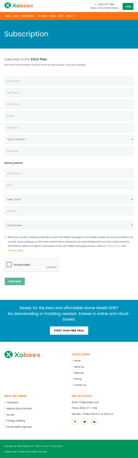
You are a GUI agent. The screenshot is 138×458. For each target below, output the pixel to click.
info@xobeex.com (89, 402)
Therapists (12, 402)
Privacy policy (56, 446)
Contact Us (80, 385)
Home (8, 16)
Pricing (52, 16)
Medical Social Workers (19, 408)
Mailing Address (13, 163)
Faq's (61, 16)
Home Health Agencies (19, 426)
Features (43, 16)
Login (128, 6)
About (16, 16)
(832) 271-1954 (106, 4)
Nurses (10, 414)
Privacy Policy (15, 250)
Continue (14, 281)
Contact (69, 16)
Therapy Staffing (15, 420)
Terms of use (114, 246)
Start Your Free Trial (69, 330)
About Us (79, 366)
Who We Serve (27, 16)
